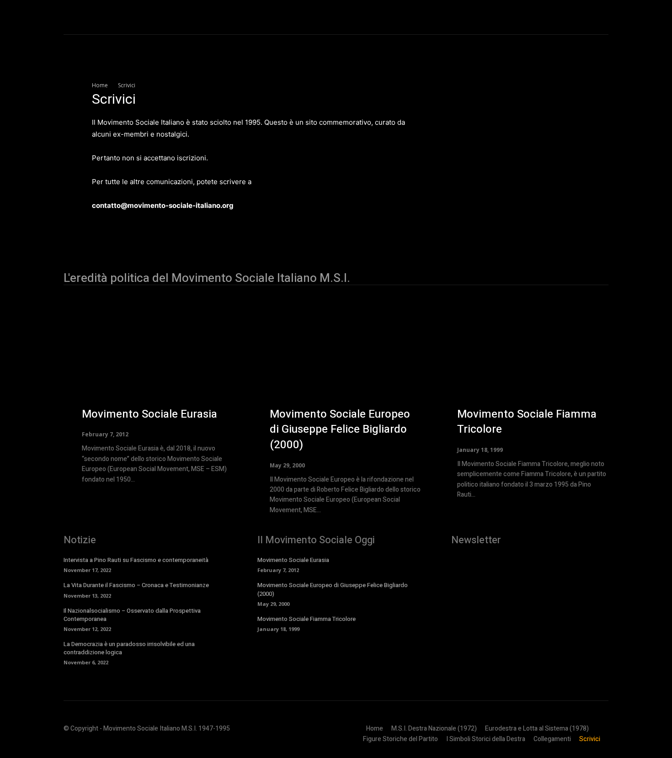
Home (100, 85)
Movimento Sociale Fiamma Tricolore (527, 422)
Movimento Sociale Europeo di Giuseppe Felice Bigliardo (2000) (340, 429)
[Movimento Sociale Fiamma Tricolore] (481, 364)
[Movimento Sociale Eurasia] (106, 364)
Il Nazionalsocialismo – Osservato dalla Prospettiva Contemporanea (132, 614)
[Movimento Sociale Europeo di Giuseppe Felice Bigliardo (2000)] (293, 364)
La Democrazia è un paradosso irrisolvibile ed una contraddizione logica (129, 648)
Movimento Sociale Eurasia (149, 414)
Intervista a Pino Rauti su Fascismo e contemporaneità (136, 560)
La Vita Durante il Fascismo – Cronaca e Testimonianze (136, 585)
